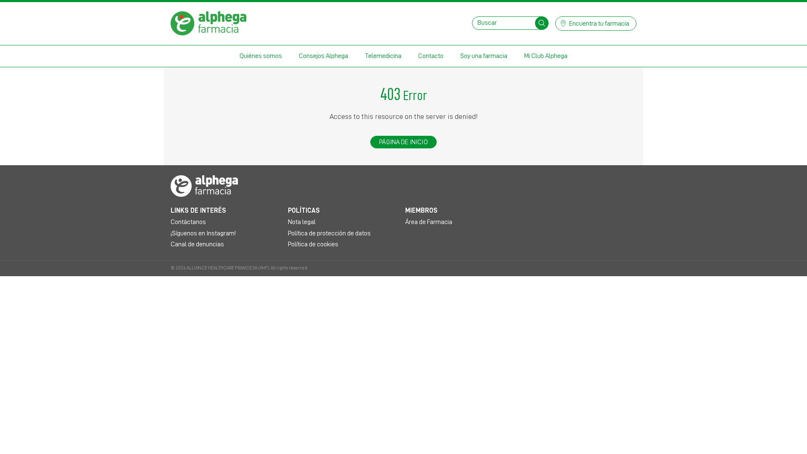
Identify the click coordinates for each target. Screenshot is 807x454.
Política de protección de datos (329, 233)
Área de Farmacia (428, 222)
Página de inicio (403, 142)
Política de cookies (313, 244)
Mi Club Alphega (545, 56)
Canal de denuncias (197, 244)
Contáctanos (188, 222)
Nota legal (302, 222)
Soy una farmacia (483, 56)
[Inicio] (208, 22)
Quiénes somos (261, 56)
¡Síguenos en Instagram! (203, 233)
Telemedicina (383, 56)
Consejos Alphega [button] (323, 56)
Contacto (430, 56)
